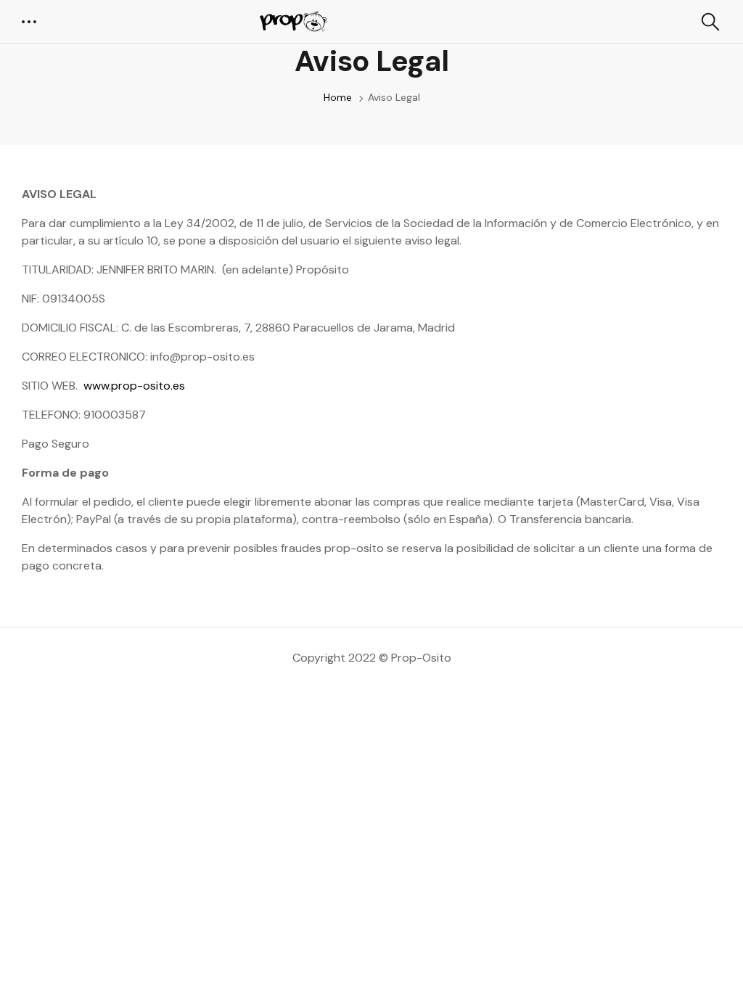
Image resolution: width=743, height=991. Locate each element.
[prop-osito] (291, 21)
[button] (30, 21)
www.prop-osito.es (134, 385)
